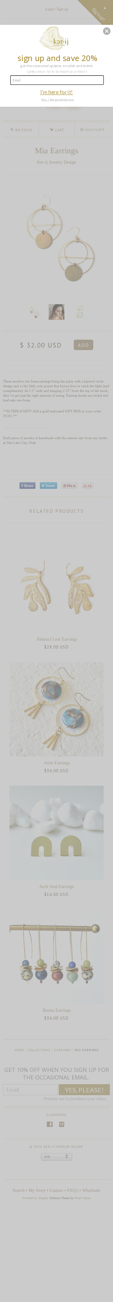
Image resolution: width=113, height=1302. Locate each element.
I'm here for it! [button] (56, 92)
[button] (106, 31)
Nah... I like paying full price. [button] (57, 99)
